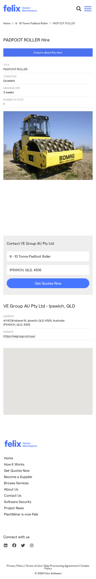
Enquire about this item (48, 52)
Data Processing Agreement (61, 565)
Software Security (17, 502)
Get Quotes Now (48, 283)
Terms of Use (34, 565)
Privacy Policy (15, 565)
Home (8, 458)
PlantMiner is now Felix (21, 514)
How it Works (14, 464)
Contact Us (12, 495)
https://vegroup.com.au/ (19, 336)
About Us (11, 489)
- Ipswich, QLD (39, 305)
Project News (14, 508)
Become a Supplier (18, 477)
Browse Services (16, 483)
